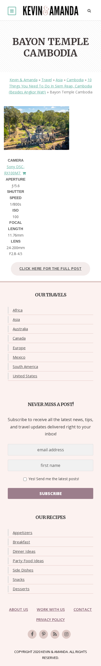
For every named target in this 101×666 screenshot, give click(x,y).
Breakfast (21, 541)
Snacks (19, 579)
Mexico (19, 357)
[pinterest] (43, 634)
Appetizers (22, 532)
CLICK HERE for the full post (50, 269)
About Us (18, 609)
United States (25, 375)
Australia (20, 328)
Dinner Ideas (24, 551)
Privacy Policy (50, 619)
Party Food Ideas (28, 560)
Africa (18, 310)
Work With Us (51, 609)
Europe (19, 347)
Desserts (21, 588)
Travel (46, 79)
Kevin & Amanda (24, 79)
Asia (59, 79)
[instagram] (66, 634)
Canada (19, 338)
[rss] (55, 634)
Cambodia (75, 79)
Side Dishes (23, 570)
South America (25, 366)
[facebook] (32, 634)
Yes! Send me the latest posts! (53, 478)
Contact (83, 609)
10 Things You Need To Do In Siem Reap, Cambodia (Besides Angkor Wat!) (50, 86)
